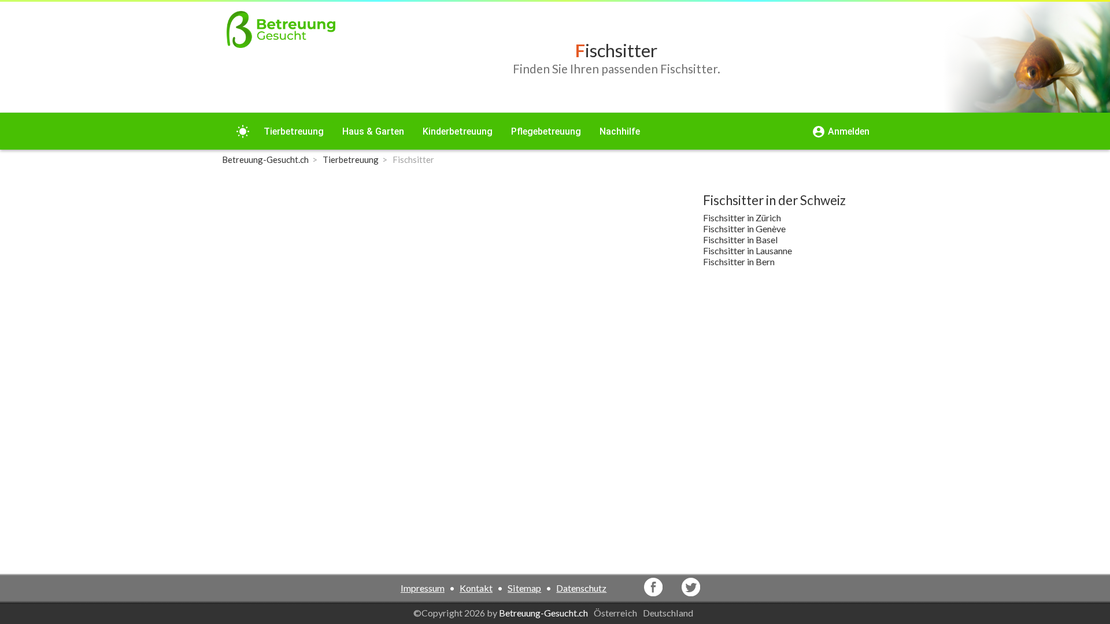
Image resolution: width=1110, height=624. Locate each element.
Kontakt (476, 587)
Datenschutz (581, 587)
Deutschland (669, 612)
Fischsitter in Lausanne (747, 250)
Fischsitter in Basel (740, 239)
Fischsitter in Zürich (742, 217)
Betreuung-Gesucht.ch (543, 612)
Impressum (423, 587)
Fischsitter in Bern (739, 261)
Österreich (616, 612)
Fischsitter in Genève (744, 228)
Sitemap (524, 587)
